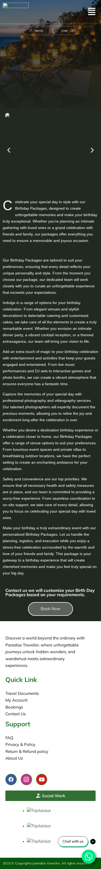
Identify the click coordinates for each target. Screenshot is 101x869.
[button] (91, 11)
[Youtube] (41, 779)
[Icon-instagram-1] (26, 779)
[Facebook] (11, 779)
